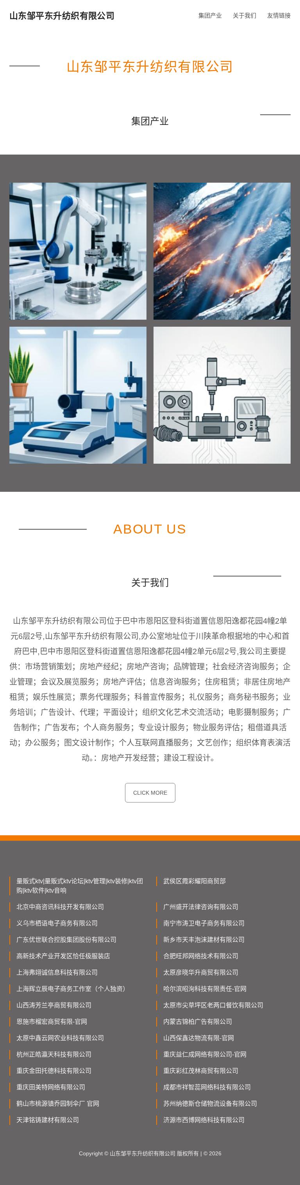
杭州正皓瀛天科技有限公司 (53, 1054)
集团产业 (210, 15)
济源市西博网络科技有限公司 (204, 1120)
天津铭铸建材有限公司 (47, 1120)
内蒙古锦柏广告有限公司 (197, 1021)
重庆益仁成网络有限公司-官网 (204, 1054)
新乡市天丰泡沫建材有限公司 (204, 939)
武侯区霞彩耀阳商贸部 (194, 881)
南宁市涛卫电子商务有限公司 (204, 923)
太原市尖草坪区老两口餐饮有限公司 (213, 1005)
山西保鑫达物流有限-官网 (198, 1038)
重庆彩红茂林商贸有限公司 (200, 1071)
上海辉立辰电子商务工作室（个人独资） (72, 989)
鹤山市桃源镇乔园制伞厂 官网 (57, 1103)
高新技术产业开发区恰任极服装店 (63, 956)
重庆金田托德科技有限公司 (53, 1071)
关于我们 (244, 15)
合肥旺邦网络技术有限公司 (200, 956)
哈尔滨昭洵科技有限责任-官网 (204, 989)
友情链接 (279, 15)
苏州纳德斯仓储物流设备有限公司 (210, 1103)
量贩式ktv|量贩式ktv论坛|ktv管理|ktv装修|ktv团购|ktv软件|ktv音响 (79, 886)
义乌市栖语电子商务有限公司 (57, 923)
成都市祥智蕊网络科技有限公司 (207, 1087)
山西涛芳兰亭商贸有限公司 (53, 1005)
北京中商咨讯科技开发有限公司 (60, 907)
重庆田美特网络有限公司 (50, 1087)
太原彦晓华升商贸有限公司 (200, 972)
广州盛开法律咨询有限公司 (200, 907)
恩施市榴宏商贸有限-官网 (51, 1021)
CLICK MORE (150, 793)
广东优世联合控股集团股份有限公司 (66, 939)
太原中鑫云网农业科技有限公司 (60, 1038)
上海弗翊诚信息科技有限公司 (57, 972)
